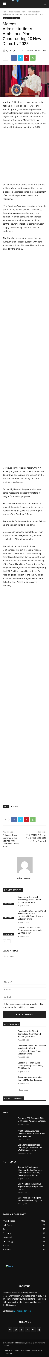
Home (5, 12)
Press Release (14, 12)
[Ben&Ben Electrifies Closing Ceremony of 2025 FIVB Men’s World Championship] (9, 1148)
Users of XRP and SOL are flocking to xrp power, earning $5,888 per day (30, 930)
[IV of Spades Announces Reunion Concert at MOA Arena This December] (9, 1134)
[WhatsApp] (33, 58)
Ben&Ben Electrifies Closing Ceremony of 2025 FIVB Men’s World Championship (31, 1147)
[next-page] (8, 941)
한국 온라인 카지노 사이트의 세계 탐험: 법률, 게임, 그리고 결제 (35, 838)
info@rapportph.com (22, 1311)
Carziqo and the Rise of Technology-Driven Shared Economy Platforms (29, 899)
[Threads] (39, 1329)
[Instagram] (15, 1329)
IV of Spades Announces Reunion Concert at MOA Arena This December (31, 1133)
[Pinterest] (26, 58)
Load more (23, 1090)
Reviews (16, 18)
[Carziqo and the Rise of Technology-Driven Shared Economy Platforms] (9, 900)
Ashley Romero (14, 51)
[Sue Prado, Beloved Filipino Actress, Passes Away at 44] (9, 1201)
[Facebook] (14, 58)
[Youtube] (33, 1329)
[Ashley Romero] (4, 51)
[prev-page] (4, 941)
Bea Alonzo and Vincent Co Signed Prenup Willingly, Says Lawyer (30, 1186)
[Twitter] (20, 58)
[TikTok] (21, 1329)
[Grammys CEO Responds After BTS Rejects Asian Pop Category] (9, 1121)
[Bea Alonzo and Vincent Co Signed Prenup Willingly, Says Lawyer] (9, 1187)
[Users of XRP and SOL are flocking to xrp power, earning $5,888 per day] (9, 930)
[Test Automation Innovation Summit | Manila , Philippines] (9, 1080)
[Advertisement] (24, 157)
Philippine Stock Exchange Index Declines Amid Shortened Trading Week (11, 841)
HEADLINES (15, 807)
